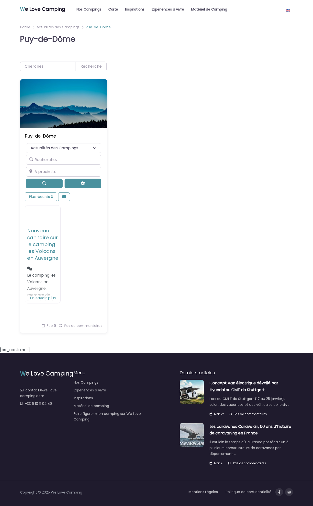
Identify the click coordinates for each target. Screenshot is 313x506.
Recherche (91, 66)
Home (25, 27)
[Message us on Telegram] (289, 492)
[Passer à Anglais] (288, 9)
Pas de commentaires (250, 414)
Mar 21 (218, 463)
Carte (113, 9)
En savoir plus (43, 298)
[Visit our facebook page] (279, 492)
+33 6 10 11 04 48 (38, 403)
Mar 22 (219, 414)
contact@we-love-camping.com (39, 393)
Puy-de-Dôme (40, 136)
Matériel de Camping (209, 9)
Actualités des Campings (58, 27)
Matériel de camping (91, 405)
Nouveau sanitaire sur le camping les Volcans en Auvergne (42, 244)
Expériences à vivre (168, 9)
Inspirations (135, 9)
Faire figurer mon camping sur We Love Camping (107, 416)
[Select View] (64, 196)
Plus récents (40, 196)
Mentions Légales (203, 491)
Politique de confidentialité (248, 491)
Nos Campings (89, 9)
